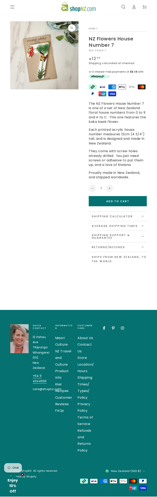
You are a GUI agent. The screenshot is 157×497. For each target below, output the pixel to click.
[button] (123, 6)
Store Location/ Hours (85, 364)
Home (92, 28)
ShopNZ (26, 471)
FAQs (59, 410)
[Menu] (12, 6)
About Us (85, 338)
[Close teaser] (22, 475)
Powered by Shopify (23, 476)
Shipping (95, 63)
